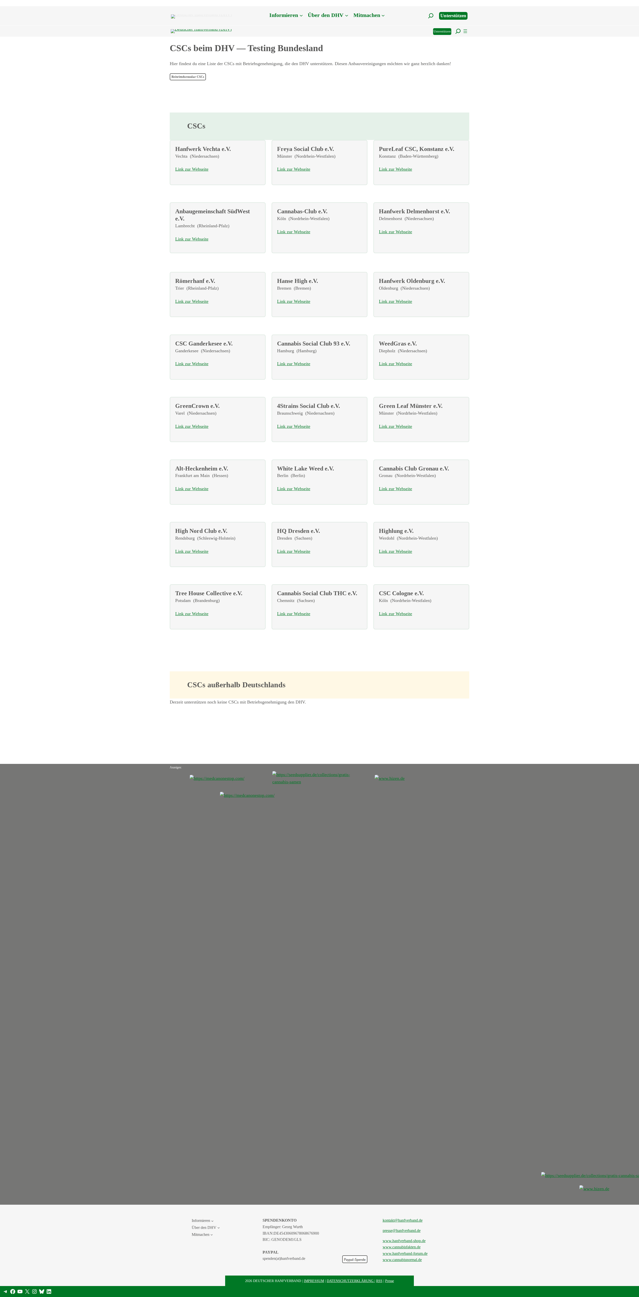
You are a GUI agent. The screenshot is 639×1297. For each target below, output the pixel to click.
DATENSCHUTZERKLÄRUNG (350, 1281)
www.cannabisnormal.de (402, 1260)
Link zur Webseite (191, 169)
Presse (389, 1281)
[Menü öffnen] (465, 31)
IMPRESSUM (314, 1281)
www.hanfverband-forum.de (405, 1253)
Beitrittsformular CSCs (187, 77)
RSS (379, 1281)
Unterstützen (453, 15)
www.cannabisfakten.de (402, 1247)
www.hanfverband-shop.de (404, 1241)
